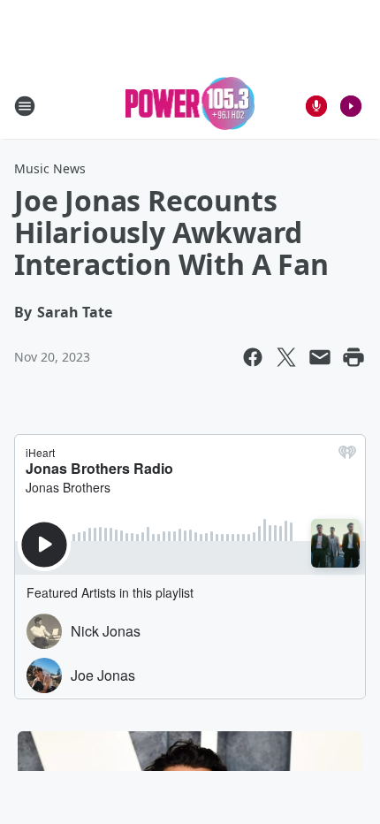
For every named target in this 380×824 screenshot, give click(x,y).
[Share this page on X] (286, 357)
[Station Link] (190, 105)
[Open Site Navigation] (24, 106)
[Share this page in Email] (320, 357)
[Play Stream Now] (350, 106)
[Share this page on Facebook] (252, 357)
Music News (50, 168)
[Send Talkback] (316, 106)
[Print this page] (353, 357)
